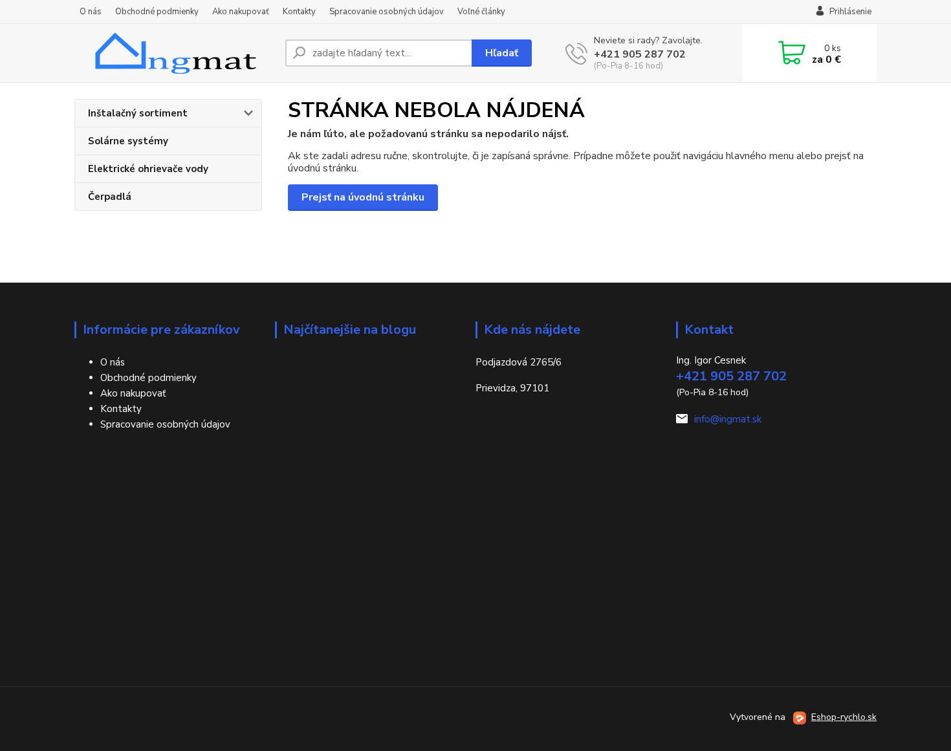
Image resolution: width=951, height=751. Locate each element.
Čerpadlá (109, 196)
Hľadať (501, 53)
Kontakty (299, 11)
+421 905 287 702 (640, 54)
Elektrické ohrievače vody (148, 168)
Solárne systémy (128, 141)
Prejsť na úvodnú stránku (362, 197)
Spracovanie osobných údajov (386, 11)
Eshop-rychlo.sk (844, 717)
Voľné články (481, 11)
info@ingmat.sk (727, 419)
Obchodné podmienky (157, 11)
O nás (91, 11)
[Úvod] (174, 53)
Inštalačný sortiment (138, 113)
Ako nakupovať (240, 11)
